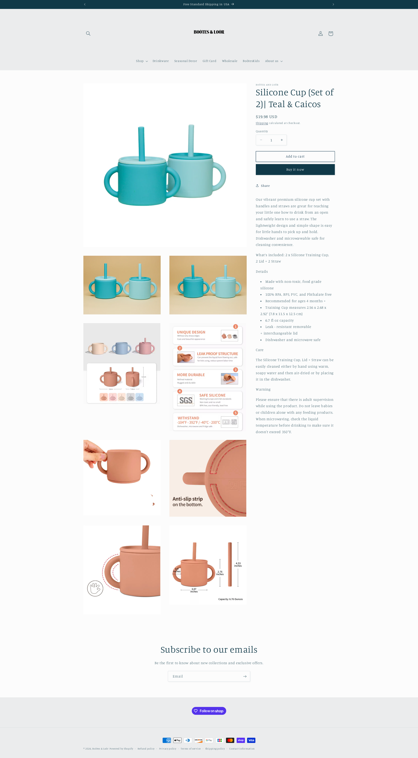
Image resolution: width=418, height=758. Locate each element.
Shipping (262, 122)
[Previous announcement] (84, 4)
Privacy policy (167, 748)
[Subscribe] (245, 676)
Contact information (242, 748)
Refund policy (146, 748)
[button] (88, 34)
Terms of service (191, 748)
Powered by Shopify (121, 748)
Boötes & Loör (100, 748)
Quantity (262, 131)
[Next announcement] (333, 4)
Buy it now (295, 169)
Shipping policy (215, 748)
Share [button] (265, 185)
